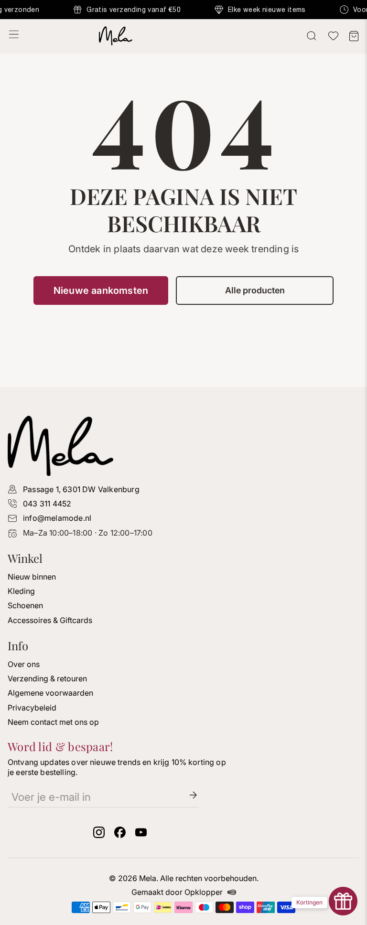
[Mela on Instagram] (99, 835)
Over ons (24, 664)
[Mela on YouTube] (141, 835)
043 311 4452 (47, 503)
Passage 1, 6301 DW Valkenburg (81, 489)
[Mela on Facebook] (120, 835)
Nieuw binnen (32, 576)
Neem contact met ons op (53, 722)
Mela (147, 878)
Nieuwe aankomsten (101, 290)
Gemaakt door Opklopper (177, 892)
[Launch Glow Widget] (343, 901)
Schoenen (25, 605)
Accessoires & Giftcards (50, 620)
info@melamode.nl (57, 518)
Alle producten (255, 290)
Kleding (21, 591)
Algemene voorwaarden (50, 693)
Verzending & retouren (47, 678)
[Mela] (183, 35)
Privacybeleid (32, 707)
